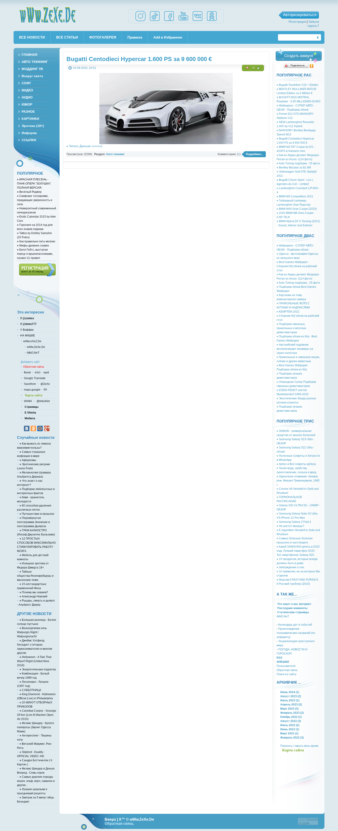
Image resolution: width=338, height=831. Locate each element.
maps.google (31, 389)
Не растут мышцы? (290, 525)
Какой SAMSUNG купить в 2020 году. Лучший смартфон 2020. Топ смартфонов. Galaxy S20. (298, 550)
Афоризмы (28, 460)
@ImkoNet (43, 401)
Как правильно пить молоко (36, 241)
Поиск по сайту (286, 674)
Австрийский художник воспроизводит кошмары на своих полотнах (295, 348)
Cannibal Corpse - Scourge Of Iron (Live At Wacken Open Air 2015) (36, 714)
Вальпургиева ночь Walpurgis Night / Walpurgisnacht (32, 632)
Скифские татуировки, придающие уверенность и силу (34, 200)
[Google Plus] (46, 428)
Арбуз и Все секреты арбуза (296, 463)
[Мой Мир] (40, 428)
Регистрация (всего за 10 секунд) (37, 269)
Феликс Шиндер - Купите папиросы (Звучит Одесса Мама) (35, 727)
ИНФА (28, 401)
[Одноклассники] (311, 66)
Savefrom (30, 383)
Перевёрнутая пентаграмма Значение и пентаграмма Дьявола (33, 522)
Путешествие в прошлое (37, 513)
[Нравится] (258, 68)
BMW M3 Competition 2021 (295, 196)
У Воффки (27, 329)
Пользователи (286, 665)
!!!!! (45, 389)
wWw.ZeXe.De (48, 15)
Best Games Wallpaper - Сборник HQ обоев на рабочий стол (297, 266)
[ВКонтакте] (26, 428)
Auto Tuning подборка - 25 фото (298, 163)
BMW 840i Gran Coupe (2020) (297, 208)
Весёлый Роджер (29, 191)
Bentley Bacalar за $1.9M (294, 167)
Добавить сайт (30, 361)
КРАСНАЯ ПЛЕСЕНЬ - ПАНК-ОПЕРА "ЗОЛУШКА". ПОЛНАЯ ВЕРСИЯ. (34, 183)
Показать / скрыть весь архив (299, 745)
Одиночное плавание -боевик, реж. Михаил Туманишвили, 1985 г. (298, 480)
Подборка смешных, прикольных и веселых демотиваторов (291, 328)
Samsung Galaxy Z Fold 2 (294, 521)
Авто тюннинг (115, 154)
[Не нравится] (247, 68)
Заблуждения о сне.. (291, 567)
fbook (27, 372)
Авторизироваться (299, 15)
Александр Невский (33, 596)
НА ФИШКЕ (27, 335)
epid (46, 372)
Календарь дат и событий (295, 624)
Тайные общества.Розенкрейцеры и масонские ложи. (35, 575)
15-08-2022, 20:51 (84, 67)
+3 (253, 68)
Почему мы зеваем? (34, 592)
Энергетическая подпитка (38, 669)
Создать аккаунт (298, 55)
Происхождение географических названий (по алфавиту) (296, 632)
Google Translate (34, 378)
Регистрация (297, 21)
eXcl (37, 372)
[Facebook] (169, 20)
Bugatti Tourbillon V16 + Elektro (297, 84)
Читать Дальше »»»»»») (84, 146)
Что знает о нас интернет (294, 603)
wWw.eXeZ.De (32, 341)
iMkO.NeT (283, 616)
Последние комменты (292, 608)
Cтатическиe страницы (293, 612)
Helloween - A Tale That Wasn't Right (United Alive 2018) (34, 661)
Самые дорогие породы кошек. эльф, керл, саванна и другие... (36, 780)
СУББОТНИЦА (30, 689)
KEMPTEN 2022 (288, 311)
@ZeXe (45, 383)
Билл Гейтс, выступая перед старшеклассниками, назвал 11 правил (35, 253)
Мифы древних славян (33, 245)
